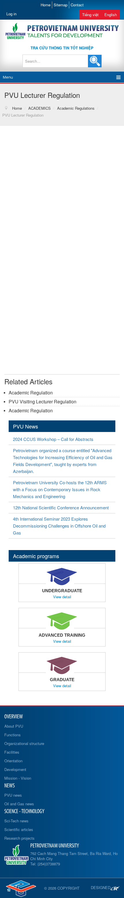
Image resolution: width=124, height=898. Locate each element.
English (110, 14)
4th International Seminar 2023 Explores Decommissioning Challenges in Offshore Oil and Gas (59, 526)
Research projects (19, 838)
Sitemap (60, 5)
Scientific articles (18, 829)
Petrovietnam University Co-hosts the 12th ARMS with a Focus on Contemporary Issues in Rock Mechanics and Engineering (60, 489)
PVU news (13, 795)
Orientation (13, 760)
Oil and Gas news (19, 803)
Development (15, 769)
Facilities (11, 752)
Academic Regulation (31, 392)
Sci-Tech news (16, 821)
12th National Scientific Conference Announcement (61, 507)
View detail (62, 596)
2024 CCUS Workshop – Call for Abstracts (53, 439)
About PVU (13, 726)
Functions (12, 734)
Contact (77, 5)
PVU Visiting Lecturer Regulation (42, 401)
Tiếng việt (90, 14)
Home (45, 5)
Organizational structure (24, 743)
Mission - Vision (17, 778)
